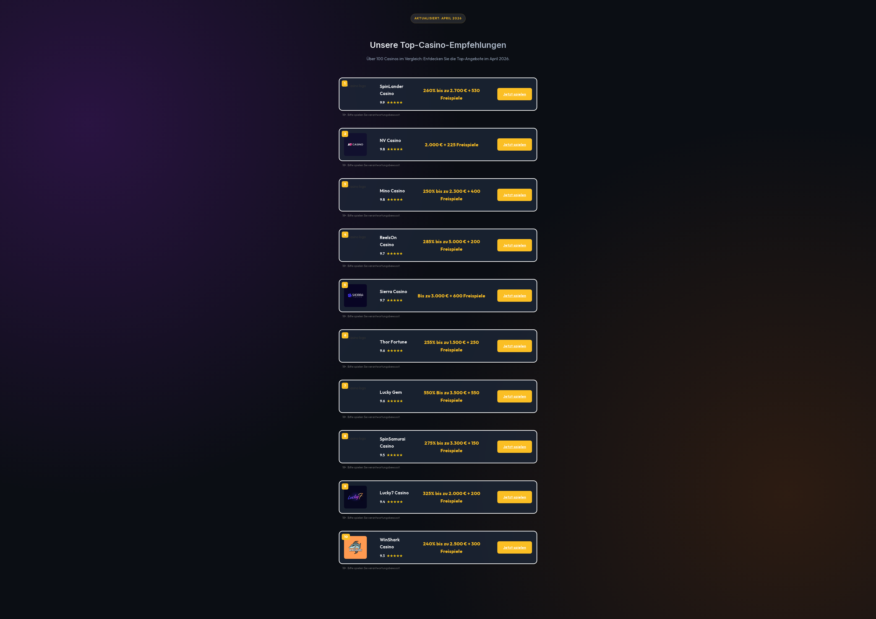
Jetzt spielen (514, 94)
